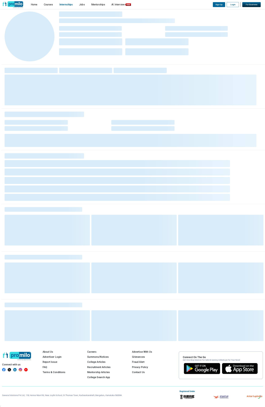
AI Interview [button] (118, 4)
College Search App (98, 377)
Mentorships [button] (98, 4)
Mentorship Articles (98, 372)
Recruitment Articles (99, 367)
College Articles (96, 361)
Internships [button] (66, 4)
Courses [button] (48, 4)
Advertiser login (52, 356)
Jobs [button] (82, 4)
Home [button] (34, 4)
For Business (251, 4)
